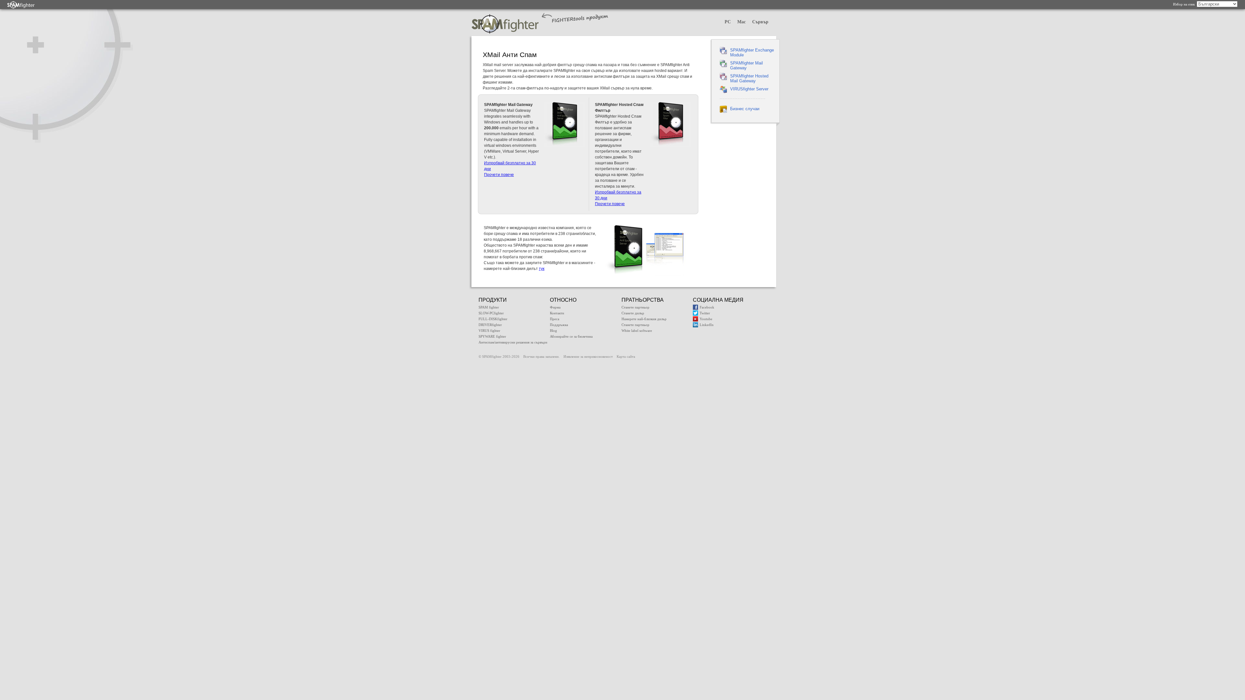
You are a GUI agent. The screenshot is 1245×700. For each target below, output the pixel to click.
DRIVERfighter (490, 325)
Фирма (555, 307)
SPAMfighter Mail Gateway (746, 65)
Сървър (760, 21)
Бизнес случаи (744, 108)
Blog (553, 330)
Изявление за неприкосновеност (588, 356)
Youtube (706, 319)
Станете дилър (633, 313)
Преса (554, 319)
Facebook (707, 307)
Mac (741, 21)
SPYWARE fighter (492, 336)
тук (541, 268)
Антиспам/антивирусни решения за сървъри (513, 342)
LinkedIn (707, 325)
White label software (637, 330)
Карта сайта (626, 356)
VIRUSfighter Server (749, 89)
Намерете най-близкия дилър (644, 319)
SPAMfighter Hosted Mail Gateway (749, 78)
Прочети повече (499, 174)
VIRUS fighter (489, 330)
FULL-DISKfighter (493, 319)
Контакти (557, 313)
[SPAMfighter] (21, 4)
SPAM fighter (489, 307)
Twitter (705, 313)
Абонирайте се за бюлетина (571, 336)
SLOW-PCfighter (491, 313)
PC (728, 21)
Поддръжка (559, 325)
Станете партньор (635, 307)
